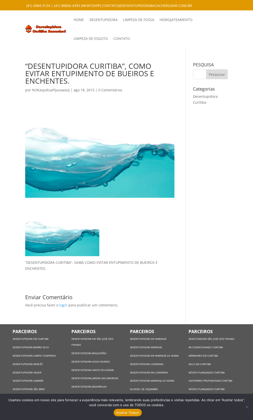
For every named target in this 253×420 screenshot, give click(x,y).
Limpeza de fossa (138, 19)
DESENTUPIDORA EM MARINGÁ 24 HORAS (154, 355)
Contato (121, 38)
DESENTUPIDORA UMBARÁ (28, 380)
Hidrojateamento (176, 19)
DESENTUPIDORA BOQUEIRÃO (88, 353)
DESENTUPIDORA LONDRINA (146, 364)
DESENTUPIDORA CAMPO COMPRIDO (34, 355)
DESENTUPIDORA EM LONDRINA (149, 372)
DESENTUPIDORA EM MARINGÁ (148, 339)
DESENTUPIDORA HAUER (27, 372)
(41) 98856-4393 (67, 5)
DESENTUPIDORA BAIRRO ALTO (31, 347)
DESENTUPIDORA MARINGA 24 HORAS (152, 380)
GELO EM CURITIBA (200, 364)
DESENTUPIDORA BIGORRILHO (89, 386)
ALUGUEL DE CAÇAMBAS (144, 389)
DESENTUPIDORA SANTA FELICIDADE (92, 370)
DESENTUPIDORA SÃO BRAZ (29, 389)
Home (79, 19)
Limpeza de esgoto (91, 38)
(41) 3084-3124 (38, 5)
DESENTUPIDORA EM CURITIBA (30, 339)
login (63, 305)
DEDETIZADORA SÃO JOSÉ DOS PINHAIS (211, 339)
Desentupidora (103, 19)
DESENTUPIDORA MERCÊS (28, 364)
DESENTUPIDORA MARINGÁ (146, 347)
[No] (246, 406)
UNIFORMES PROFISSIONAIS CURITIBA (210, 380)
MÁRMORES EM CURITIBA (203, 355)
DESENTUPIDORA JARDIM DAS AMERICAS (94, 378)
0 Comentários (110, 90)
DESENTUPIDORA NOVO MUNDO (90, 361)
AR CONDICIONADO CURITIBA (206, 347)
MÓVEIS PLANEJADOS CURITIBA (207, 372)
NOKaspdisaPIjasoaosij (51, 90)
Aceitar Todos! (127, 413)
